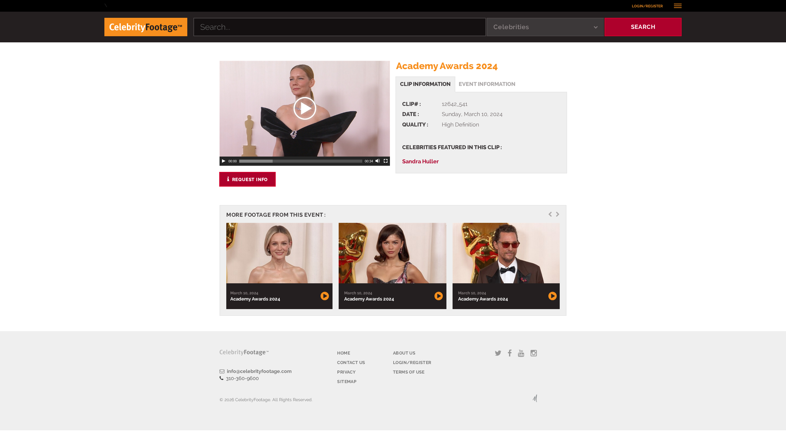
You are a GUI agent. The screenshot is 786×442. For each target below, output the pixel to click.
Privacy (346, 372)
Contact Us (351, 362)
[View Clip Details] (279, 253)
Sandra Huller (420, 161)
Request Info (249, 179)
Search (643, 26)
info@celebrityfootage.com (258, 371)
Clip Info (425, 84)
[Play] (223, 161)
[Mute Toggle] (377, 161)
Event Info (487, 84)
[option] (279, 266)
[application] (305, 109)
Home (343, 353)
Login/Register (647, 6)
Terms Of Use (409, 372)
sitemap (346, 381)
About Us (404, 353)
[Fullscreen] (385, 161)
